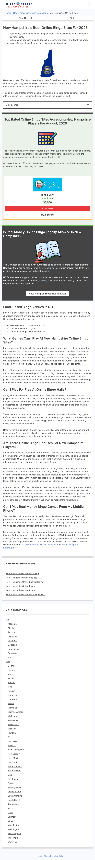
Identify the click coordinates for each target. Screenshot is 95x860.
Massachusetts (15, 712)
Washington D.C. (16, 829)
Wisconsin (13, 838)
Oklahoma (13, 779)
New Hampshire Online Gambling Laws (25, 594)
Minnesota (13, 720)
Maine (11, 703)
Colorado (12, 645)
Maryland (12, 708)
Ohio (10, 775)
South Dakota (14, 800)
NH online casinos (30, 544)
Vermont (12, 817)
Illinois (11, 678)
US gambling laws (43, 280)
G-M (8, 661)
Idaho (10, 674)
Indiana (11, 682)
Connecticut (14, 649)
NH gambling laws (50, 268)
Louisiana (12, 699)
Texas (11, 808)
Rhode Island (14, 791)
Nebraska (12, 741)
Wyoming (12, 842)
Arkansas (12, 636)
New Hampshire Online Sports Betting (24, 582)
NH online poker (48, 544)
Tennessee (13, 804)
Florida (11, 657)
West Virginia (14, 833)
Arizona (11, 632)
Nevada (12, 745)
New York (12, 762)
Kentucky (12, 695)
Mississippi (13, 724)
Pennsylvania (14, 787)
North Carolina (15, 766)
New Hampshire (16, 749)
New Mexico (14, 758)
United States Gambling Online (51, 856)
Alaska (11, 628)
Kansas (11, 691)
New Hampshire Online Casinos (21, 577)
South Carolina (15, 796)
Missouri (12, 729)
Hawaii (11, 670)
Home (8, 13)
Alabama (12, 624)
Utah (10, 812)
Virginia (11, 821)
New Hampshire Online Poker (20, 586)
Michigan (12, 716)
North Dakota (14, 770)
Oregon (11, 783)
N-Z (8, 737)
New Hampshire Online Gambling (29, 13)
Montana (12, 733)
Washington (13, 825)
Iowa (10, 687)
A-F (7, 619)
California (12, 640)
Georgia (12, 666)
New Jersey (14, 754)
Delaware (12, 653)
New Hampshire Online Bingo (20, 590)
